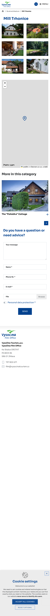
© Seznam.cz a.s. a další (38, 167)
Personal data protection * (22, 302)
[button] (24, 118)
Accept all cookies (25, 602)
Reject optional (25, 607)
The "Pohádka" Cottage (14, 214)
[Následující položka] (46, 223)
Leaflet (25, 167)
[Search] (36, 4)
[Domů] (3, 10)
